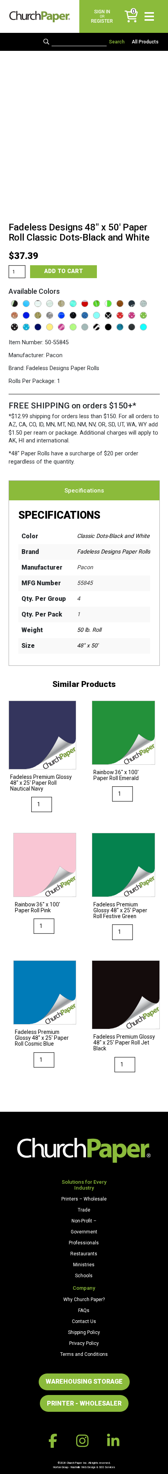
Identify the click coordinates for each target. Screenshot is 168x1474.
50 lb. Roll (89, 630)
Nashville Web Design (83, 1467)
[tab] (84, 490)
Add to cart (63, 271)
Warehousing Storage (84, 1381)
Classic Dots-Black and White (113, 536)
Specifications (84, 490)
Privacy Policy (84, 1343)
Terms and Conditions (84, 1354)
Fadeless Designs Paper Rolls (113, 551)
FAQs (83, 1310)
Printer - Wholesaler (84, 1403)
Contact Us (84, 1321)
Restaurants (83, 1253)
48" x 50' (87, 645)
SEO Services (107, 1467)
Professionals (84, 1243)
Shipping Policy (84, 1332)
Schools (84, 1275)
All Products (145, 42)
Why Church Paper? (84, 1299)
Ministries (84, 1264)
